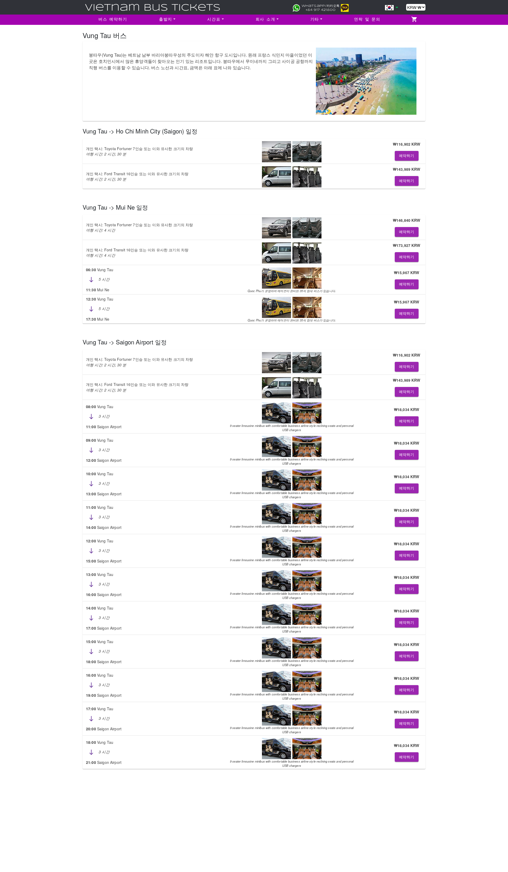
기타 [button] (314, 19)
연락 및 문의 (367, 19)
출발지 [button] (165, 19)
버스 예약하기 (112, 19)
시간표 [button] (213, 19)
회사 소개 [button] (265, 19)
